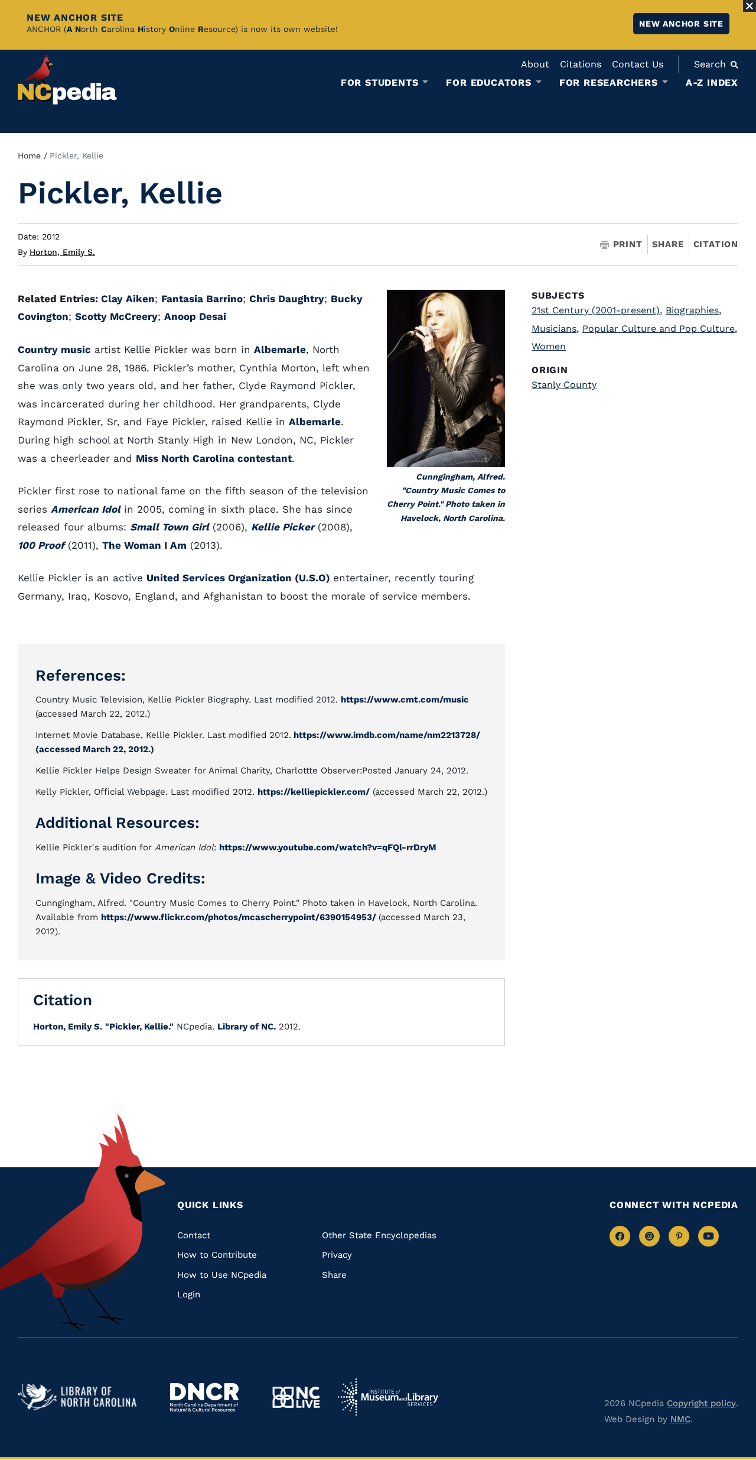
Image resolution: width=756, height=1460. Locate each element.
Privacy (337, 1254)
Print (628, 244)
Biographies (693, 310)
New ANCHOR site (681, 23)
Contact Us (637, 64)
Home (29, 155)
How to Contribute (217, 1254)
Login (188, 1294)
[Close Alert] (749, 6)
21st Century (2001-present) (597, 310)
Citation (715, 244)
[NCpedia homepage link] (67, 79)
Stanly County (564, 384)
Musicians (555, 328)
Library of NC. (246, 1026)
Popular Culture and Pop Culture (659, 328)
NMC (680, 1419)
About (535, 64)
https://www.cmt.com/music (405, 699)
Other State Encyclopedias (379, 1235)
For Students (380, 82)
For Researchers (608, 82)
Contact (193, 1235)
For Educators (488, 82)
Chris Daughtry (286, 299)
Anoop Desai (195, 316)
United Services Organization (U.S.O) (239, 578)
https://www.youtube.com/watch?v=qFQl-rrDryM (327, 847)
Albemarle (280, 349)
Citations (580, 64)
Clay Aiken (128, 299)
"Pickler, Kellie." (139, 1026)
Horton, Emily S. (62, 252)
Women (549, 346)
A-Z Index (712, 82)
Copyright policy (701, 1403)
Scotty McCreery (116, 316)
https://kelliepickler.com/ (314, 791)
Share (668, 244)
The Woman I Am (144, 545)
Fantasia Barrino (202, 299)
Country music (54, 349)
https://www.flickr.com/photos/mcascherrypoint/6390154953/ (240, 917)
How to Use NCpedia (221, 1275)
